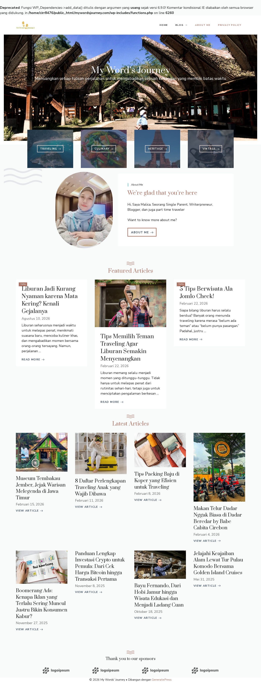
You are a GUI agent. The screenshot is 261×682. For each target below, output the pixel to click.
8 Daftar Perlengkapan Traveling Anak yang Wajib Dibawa (100, 487)
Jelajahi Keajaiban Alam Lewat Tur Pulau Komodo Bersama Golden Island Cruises (218, 563)
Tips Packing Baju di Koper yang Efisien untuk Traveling (156, 480)
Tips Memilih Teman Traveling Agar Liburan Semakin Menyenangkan (127, 348)
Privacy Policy (229, 25)
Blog (179, 25)
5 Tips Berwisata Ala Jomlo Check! (206, 292)
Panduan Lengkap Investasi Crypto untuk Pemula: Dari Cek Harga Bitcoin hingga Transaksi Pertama (100, 566)
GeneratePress (162, 680)
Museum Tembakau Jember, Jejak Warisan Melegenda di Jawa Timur (41, 488)
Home (164, 25)
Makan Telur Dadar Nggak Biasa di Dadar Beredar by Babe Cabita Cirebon (218, 518)
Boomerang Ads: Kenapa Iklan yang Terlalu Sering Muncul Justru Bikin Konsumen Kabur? (41, 604)
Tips (23, 284)
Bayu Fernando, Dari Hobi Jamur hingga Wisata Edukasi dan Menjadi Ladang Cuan (159, 595)
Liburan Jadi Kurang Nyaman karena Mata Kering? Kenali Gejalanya (50, 300)
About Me (202, 25)
